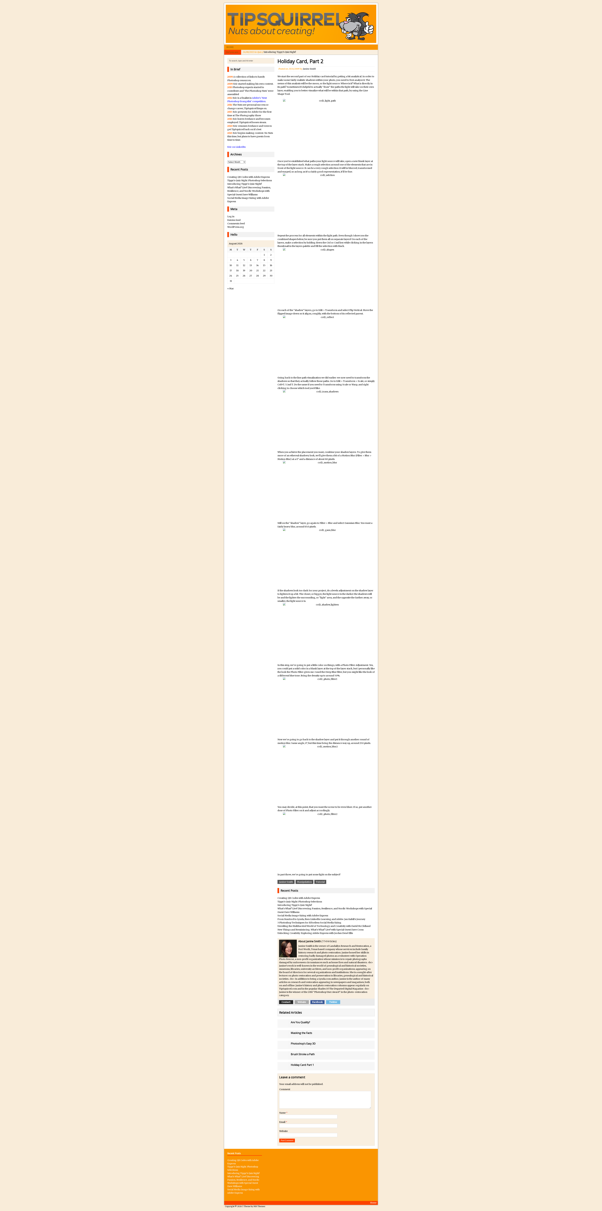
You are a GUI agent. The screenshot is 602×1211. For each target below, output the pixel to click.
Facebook (317, 1002)
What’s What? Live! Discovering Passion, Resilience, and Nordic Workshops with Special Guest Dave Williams (249, 191)
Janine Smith (309, 69)
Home (230, 47)
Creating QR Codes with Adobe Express (298, 898)
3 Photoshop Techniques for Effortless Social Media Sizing (309, 922)
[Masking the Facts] (282, 1036)
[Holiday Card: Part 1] (282, 1068)
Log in (230, 216)
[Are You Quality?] (282, 1026)
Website (302, 1002)
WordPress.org (235, 227)
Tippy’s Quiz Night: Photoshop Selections (299, 901)
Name (282, 1112)
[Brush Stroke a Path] (282, 1058)
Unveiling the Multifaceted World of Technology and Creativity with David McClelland (323, 926)
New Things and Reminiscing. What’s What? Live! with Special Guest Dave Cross (320, 929)
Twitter (333, 1002)
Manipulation (304, 881)
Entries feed (233, 220)
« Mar (230, 288)
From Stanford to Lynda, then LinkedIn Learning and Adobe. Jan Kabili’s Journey (321, 919)
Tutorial (320, 881)
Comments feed (236, 223)
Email (282, 1122)
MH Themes (259, 1206)
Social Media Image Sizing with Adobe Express (302, 915)
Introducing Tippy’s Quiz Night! (294, 905)
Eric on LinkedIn (236, 147)
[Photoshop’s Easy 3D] (282, 1047)
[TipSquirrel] (301, 23)
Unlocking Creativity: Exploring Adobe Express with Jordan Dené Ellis (315, 933)
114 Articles (329, 941)
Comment (284, 1089)
